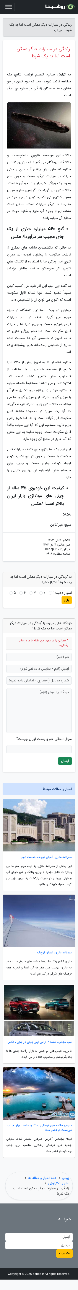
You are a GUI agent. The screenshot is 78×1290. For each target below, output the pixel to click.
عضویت (64, 1253)
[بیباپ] (59, 7)
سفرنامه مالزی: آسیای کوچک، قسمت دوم (46, 857)
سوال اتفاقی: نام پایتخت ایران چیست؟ (44, 739)
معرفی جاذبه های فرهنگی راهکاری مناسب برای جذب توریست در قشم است (39, 1127)
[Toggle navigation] (9, 7)
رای (66, 600)
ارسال (65, 761)
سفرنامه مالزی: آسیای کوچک (54, 952)
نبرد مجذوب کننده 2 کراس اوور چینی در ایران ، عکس (40, 1042)
